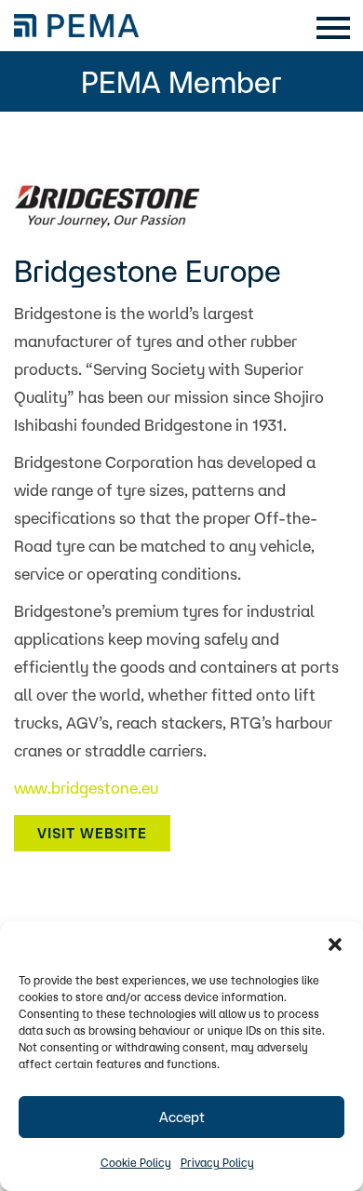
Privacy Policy (217, 1163)
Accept (182, 1117)
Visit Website (92, 833)
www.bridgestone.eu (86, 787)
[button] (335, 944)
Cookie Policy (136, 1163)
